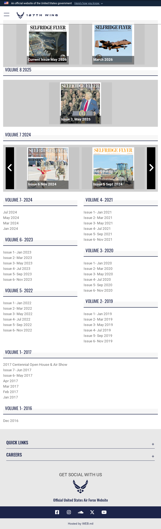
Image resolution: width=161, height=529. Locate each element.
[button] (89, 3)
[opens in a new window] (69, 512)
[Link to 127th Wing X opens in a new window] (92, 512)
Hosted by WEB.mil (80, 523)
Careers (14, 454)
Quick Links (17, 442)
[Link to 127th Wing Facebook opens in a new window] (57, 512)
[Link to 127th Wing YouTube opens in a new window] (104, 512)
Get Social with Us (80, 474)
